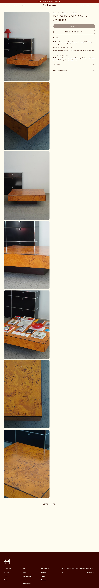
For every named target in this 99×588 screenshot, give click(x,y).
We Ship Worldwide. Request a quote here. (49, 1)
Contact (6, 576)
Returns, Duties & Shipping (60, 70)
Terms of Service (27, 584)
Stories (5, 580)
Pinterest (43, 580)
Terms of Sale (56, 64)
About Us (6, 572)
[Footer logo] (7, 561)
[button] (5, 5)
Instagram (43, 572)
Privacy (24, 572)
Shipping (25, 580)
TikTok (43, 576)
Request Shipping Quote (74, 32)
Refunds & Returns (27, 576)
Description (56, 38)
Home (54, 13)
